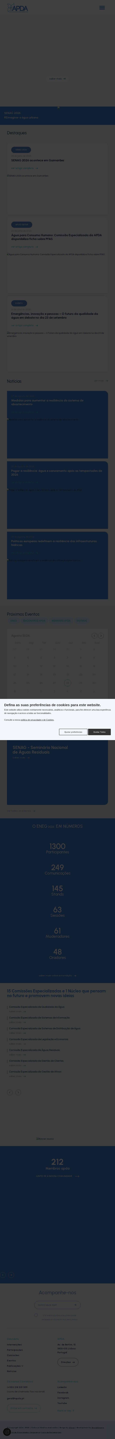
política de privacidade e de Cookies (37, 720)
